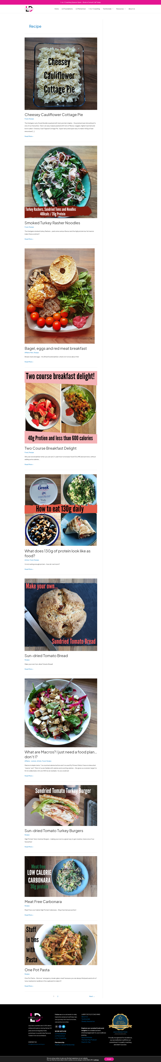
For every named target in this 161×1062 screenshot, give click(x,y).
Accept (109, 1059)
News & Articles (86, 1037)
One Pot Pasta (37, 969)
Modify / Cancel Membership (65, 1045)
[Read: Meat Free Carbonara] (61, 876)
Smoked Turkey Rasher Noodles (52, 222)
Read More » (29, 136)
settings (96, 1060)
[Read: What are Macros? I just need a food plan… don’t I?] (61, 713)
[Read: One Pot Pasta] (61, 944)
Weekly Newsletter (88, 1021)
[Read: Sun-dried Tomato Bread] (61, 615)
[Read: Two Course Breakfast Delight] (61, 407)
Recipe (31, 119)
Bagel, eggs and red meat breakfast (56, 348)
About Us (132, 9)
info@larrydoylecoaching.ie (36, 1044)
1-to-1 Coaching (94, 9)
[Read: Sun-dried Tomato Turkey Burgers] (61, 805)
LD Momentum (81, 9)
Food (26, 119)
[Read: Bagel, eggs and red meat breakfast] (60, 296)
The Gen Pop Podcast (89, 1040)
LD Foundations (67, 9)
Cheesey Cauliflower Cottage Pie (54, 114)
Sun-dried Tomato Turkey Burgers (54, 830)
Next (92, 996)
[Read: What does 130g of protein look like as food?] (61, 510)
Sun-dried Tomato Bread (46, 655)
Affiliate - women (30, 761)
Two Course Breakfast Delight (51, 448)
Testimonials (107, 9)
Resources (120, 9)
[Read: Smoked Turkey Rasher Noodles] (61, 182)
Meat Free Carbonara (43, 901)
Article (27, 560)
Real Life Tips (86, 1042)
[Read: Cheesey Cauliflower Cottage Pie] (61, 73)
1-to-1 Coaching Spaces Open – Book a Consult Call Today (80, 2)
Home (57, 9)
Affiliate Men (29, 353)
